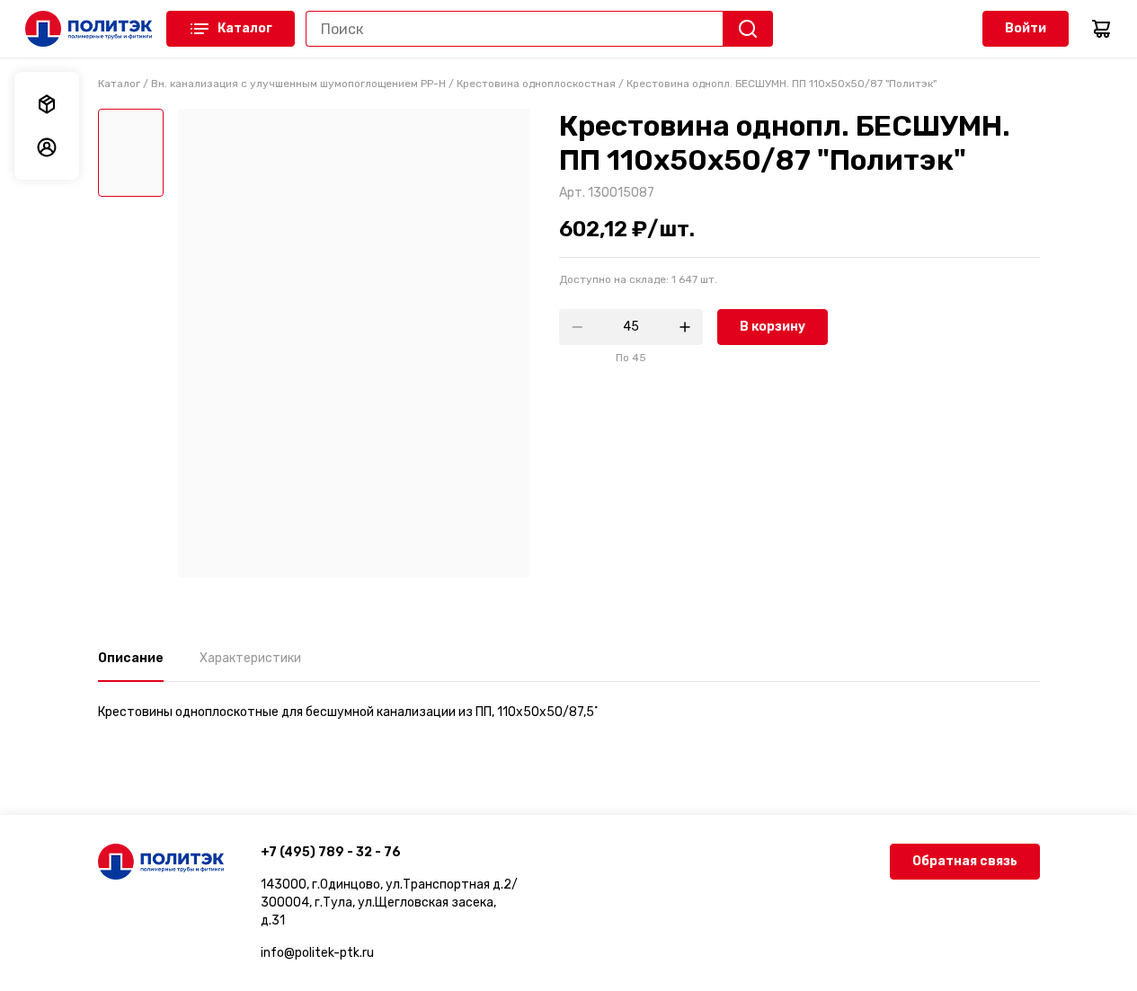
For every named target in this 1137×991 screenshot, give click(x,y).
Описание (131, 658)
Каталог (245, 28)
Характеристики (250, 658)
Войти (1025, 28)
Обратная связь (964, 861)
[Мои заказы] (46, 104)
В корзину (772, 326)
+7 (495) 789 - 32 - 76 (331, 852)
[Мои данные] (46, 147)
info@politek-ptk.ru (317, 952)
